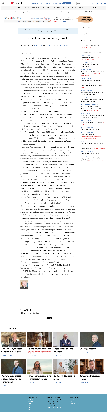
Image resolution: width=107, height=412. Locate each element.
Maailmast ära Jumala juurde (90, 153)
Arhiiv (55, 3)
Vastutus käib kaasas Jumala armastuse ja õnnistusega (11, 379)
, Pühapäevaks (89, 127)
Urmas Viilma (32, 355)
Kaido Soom (58, 382)
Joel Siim (5, 385)
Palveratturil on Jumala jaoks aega (92, 143)
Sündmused (84, 32)
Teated (93, 8)
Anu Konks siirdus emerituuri (90, 41)
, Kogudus (93, 39)
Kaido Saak (58, 355)
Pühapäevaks (84, 8)
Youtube (72, 401)
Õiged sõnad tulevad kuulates (90, 129)
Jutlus (50, 45)
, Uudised (90, 32)
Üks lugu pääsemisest (90, 349)
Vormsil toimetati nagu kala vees (91, 122)
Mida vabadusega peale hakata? (91, 53)
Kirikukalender (71, 8)
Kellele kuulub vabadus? (88, 134)
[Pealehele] (12, 5)
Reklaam (49, 3)
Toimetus (35, 3)
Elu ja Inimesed (59, 8)
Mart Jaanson (85, 352)
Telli (29, 409)
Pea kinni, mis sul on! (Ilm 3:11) (90, 46)
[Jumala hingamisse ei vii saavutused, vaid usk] (39, 373)
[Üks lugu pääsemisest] (92, 346)
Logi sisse (95, 3)
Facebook (72, 399)
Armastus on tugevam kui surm (91, 85)
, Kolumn (89, 90)
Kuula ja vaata (36, 8)
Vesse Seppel (84, 382)
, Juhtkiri (89, 51)
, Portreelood (94, 104)
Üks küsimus (84, 62)
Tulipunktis (47, 8)
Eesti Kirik (21, 3)
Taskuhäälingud (74, 403)
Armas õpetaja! (86, 148)
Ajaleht (5, 3)
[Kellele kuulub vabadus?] (39, 346)
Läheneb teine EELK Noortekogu (91, 80)
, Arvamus (89, 44)
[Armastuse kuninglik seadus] (92, 373)
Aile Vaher (32, 382)
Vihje (59, 3)
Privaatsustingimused (54, 407)
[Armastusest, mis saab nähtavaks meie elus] (13, 346)
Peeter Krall (38, 45)
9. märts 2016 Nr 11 (64, 45)
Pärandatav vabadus (88, 57)
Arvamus (18, 8)
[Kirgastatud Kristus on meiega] (66, 373)
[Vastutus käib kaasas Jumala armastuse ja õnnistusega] (13, 373)
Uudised (26, 8)
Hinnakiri (42, 3)
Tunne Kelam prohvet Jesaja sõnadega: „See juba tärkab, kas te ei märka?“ (92, 108)
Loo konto (102, 3)
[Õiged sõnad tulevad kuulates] (66, 346)
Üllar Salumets (7, 355)
